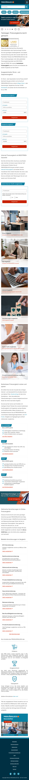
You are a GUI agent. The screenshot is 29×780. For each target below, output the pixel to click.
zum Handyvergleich (7, 453)
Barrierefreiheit (14, 749)
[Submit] (26, 6)
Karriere (14, 769)
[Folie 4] (12, 29)
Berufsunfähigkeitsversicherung (12, 613)
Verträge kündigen (14, 760)
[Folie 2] (7, 29)
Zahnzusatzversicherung (10, 567)
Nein (17, 197)
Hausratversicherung (8, 591)
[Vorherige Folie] (15, 29)
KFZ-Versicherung (7, 545)
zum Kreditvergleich (7, 469)
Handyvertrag (14, 394)
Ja (12, 197)
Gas (9, 12)
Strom (3, 12)
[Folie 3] (10, 29)
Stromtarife (4, 87)
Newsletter (14, 741)
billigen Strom (21, 83)
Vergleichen (14, 117)
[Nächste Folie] (19, 29)
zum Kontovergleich (7, 487)
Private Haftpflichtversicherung (12, 580)
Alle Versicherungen (14, 634)
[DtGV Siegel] (14, 42)
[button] (14, 102)
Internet (15, 12)
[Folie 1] (5, 29)
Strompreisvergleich (8, 95)
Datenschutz (14, 747)
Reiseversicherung (8, 602)
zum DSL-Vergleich (7, 436)
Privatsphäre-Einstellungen (14, 752)
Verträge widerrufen (14, 763)
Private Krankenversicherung (11, 625)
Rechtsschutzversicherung (10, 556)
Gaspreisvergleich (7, 124)
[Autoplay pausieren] (2, 29)
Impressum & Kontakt (14, 758)
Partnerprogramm (14, 744)
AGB (14, 755)
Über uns (14, 766)
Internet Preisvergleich (7, 169)
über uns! (15, 696)
